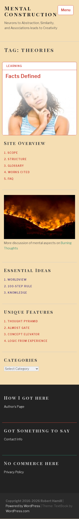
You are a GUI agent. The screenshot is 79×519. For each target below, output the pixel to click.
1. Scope (11, 152)
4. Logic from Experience (26, 341)
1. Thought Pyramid (21, 321)
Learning (14, 66)
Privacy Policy (14, 472)
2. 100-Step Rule (18, 286)
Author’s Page (14, 407)
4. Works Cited (17, 172)
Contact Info (13, 439)
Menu (65, 10)
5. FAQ (8, 178)
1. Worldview (15, 279)
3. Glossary (14, 165)
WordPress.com (17, 511)
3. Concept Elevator (22, 334)
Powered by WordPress (23, 506)
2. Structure (15, 159)
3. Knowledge (15, 292)
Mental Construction (30, 11)
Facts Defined (23, 76)
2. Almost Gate (17, 328)
